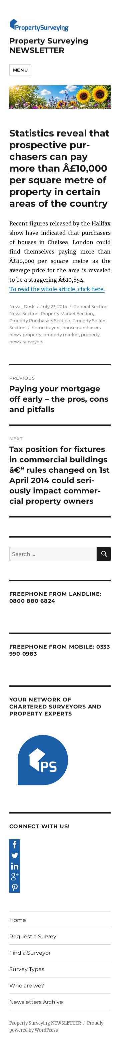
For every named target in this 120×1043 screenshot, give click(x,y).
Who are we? (26, 985)
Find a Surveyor (30, 953)
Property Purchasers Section (39, 320)
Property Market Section (67, 313)
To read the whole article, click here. (57, 289)
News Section (24, 313)
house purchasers (81, 327)
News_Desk (22, 306)
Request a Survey (32, 936)
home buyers (46, 327)
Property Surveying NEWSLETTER (48, 45)
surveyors (33, 341)
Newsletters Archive (36, 1002)
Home (17, 920)
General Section (90, 306)
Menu (20, 70)
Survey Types (26, 969)
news (15, 334)
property (32, 334)
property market (61, 334)
